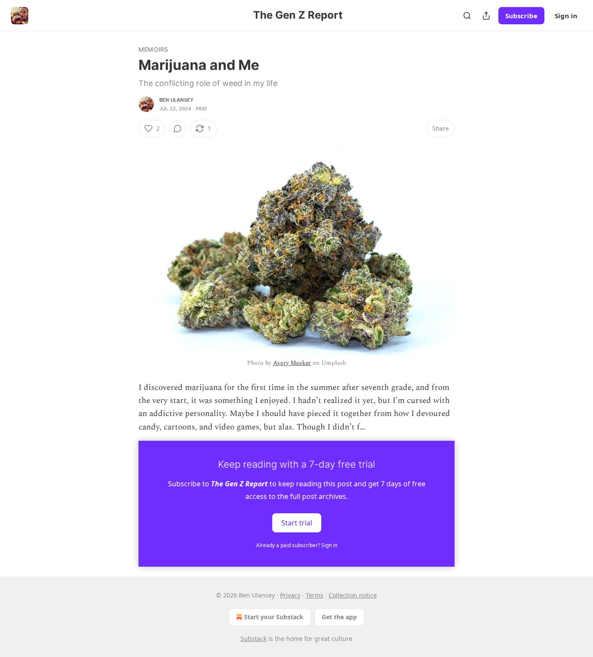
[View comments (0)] (177, 128)
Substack (253, 638)
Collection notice (353, 595)
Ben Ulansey (176, 100)
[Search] (467, 15)
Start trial (296, 523)
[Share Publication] (486, 15)
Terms (314, 595)
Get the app (339, 617)
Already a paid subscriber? (296, 545)
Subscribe (521, 15)
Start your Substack (273, 617)
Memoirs (153, 49)
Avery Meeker (292, 362)
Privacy (290, 595)
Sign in (566, 15)
